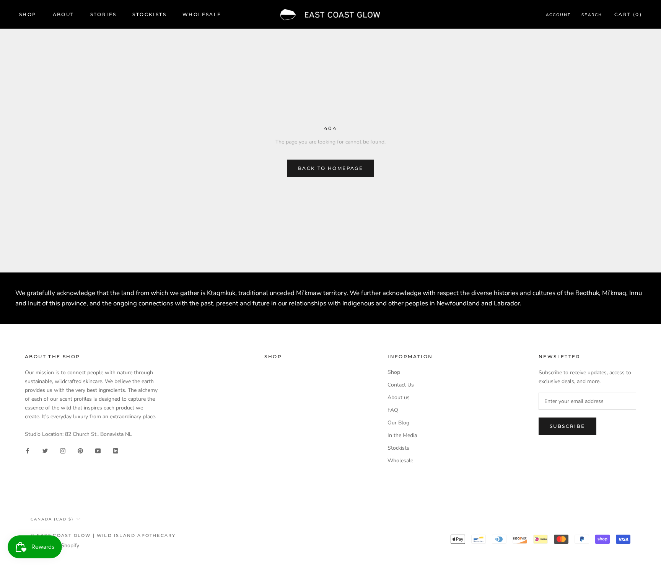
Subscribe (567, 426)
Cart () (628, 14)
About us (398, 397)
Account (558, 14)
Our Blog (398, 422)
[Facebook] (27, 450)
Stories (103, 14)
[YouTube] (98, 450)
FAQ (392, 410)
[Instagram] (62, 450)
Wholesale (201, 14)
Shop (28, 14)
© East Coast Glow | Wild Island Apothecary (103, 535)
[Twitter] (45, 450)
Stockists (149, 14)
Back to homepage (330, 168)
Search (591, 14)
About (63, 14)
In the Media (402, 435)
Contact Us (400, 384)
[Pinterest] (80, 450)
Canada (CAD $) (52, 519)
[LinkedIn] (115, 450)
